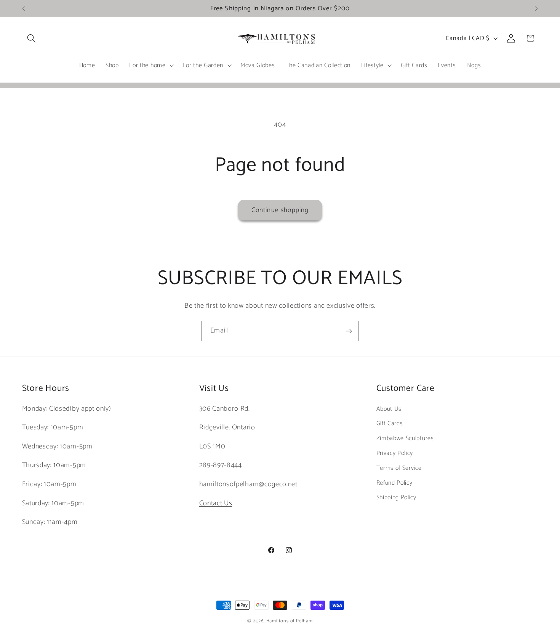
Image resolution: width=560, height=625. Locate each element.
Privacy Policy (394, 453)
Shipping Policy (396, 497)
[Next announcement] (536, 8)
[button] (32, 38)
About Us (389, 409)
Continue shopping (280, 210)
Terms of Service (399, 468)
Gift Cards (389, 423)
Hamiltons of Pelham (289, 621)
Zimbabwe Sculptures (405, 438)
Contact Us (215, 503)
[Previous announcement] (23, 8)
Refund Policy (394, 483)
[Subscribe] (348, 331)
